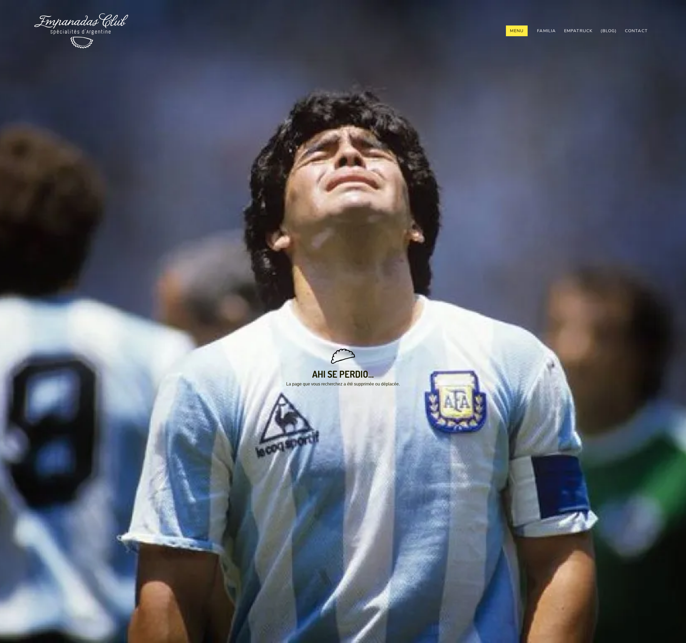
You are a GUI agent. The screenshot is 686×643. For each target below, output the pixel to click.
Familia (546, 31)
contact (636, 31)
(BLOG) (609, 31)
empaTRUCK (578, 31)
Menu (517, 31)
